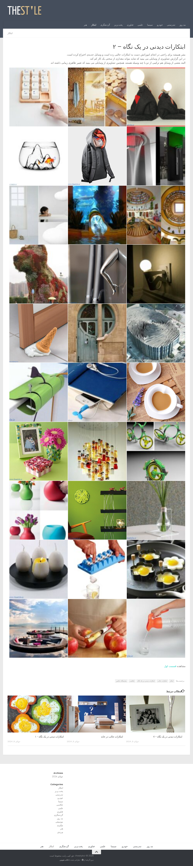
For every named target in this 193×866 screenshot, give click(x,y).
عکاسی (59, 804)
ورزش (60, 832)
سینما (150, 24)
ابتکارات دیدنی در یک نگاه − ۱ (49, 736)
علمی (140, 24)
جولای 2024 (57, 776)
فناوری (130, 24)
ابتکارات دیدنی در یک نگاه (146, 681)
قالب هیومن (64, 860)
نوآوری (60, 825)
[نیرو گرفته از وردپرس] (83, 860)
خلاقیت (132, 681)
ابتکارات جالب (162, 681)
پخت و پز (118, 24)
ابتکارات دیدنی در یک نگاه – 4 (167, 736)
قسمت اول (170, 666)
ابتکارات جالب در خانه (112, 736)
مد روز (182, 24)
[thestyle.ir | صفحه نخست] (25, 10)
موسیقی (59, 821)
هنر (85, 24)
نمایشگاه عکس (121, 681)
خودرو (160, 24)
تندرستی (171, 24)
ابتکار (93, 24)
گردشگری (105, 24)
